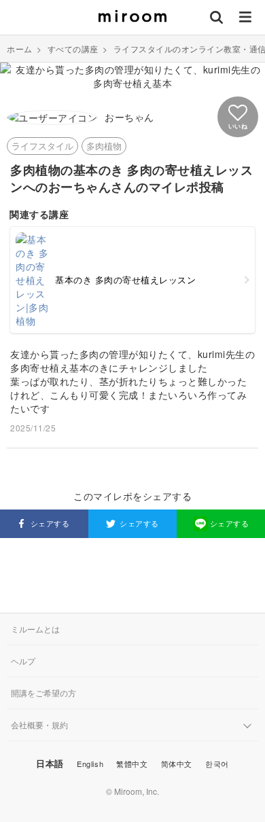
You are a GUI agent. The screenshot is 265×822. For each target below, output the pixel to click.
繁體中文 (131, 763)
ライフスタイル (42, 145)
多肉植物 (104, 145)
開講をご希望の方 (43, 692)
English (90, 763)
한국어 (217, 763)
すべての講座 (73, 48)
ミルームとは (35, 629)
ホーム (20, 48)
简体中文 (176, 763)
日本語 (50, 763)
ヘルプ (23, 660)
